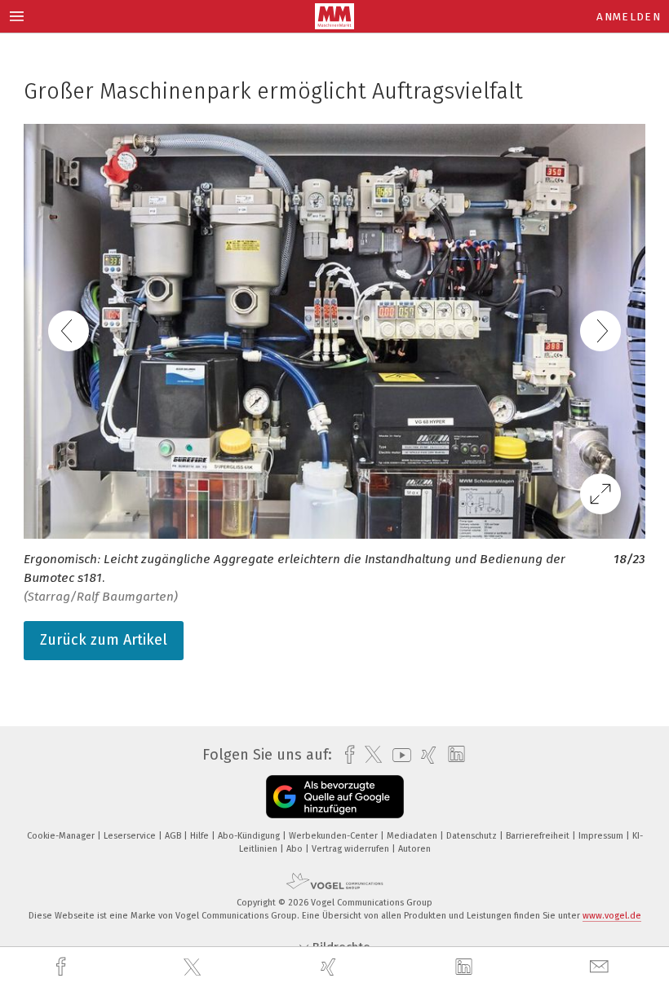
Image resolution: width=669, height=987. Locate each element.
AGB (174, 836)
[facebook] (62, 967)
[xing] (330, 967)
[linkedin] (466, 967)
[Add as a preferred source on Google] (335, 796)
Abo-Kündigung (250, 836)
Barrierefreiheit (539, 836)
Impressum (602, 836)
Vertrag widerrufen (352, 849)
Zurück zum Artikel (103, 640)
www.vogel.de (612, 915)
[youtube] (397, 755)
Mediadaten (413, 836)
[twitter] (194, 967)
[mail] (601, 967)
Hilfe (200, 836)
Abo (295, 849)
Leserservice (131, 836)
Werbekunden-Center (334, 836)
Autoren (414, 849)
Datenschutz (472, 836)
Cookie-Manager (62, 836)
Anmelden (628, 17)
